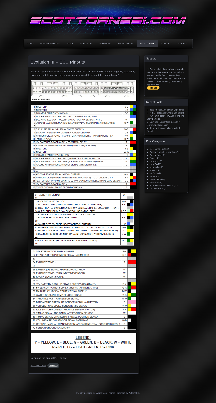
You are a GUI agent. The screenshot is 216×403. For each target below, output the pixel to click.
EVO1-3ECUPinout (38, 366)
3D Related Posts (158, 149)
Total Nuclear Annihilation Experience (167, 110)
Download (53, 366)
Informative (155, 167)
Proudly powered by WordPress (91, 393)
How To (153, 164)
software (171, 69)
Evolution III (147, 43)
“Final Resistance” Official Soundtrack (167, 113)
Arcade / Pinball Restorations (163, 152)
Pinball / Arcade (50, 43)
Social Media (125, 43)
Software (86, 43)
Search (182, 43)
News (152, 176)
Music (70, 43)
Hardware (105, 43)
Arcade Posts (156, 155)
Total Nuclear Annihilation (161, 185)
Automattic (134, 393)
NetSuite (154, 173)
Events (153, 158)
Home (31, 43)
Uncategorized (156, 188)
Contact (166, 43)
